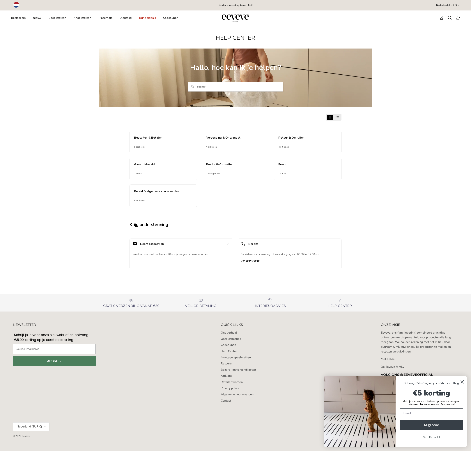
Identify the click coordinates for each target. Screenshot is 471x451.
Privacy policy (230, 388)
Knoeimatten (82, 17)
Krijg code (431, 425)
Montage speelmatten (236, 357)
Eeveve (26, 436)
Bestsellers (18, 17)
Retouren (227, 363)
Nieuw (37, 17)
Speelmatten (57, 17)
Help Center (229, 351)
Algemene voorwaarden (237, 394)
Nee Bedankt (431, 437)
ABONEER (54, 361)
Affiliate (226, 376)
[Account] (441, 18)
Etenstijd (126, 17)
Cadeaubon (170, 17)
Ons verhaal (229, 333)
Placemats (105, 17)
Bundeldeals (147, 17)
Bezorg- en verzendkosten (238, 370)
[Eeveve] (235, 18)
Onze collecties (231, 339)
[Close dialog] (462, 381)
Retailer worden (232, 382)
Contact (226, 401)
